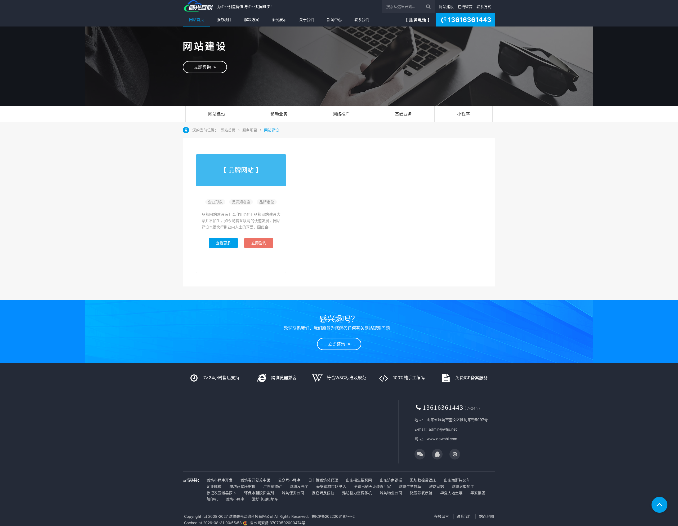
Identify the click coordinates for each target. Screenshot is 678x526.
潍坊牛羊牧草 (410, 486)
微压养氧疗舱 (421, 492)
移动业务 (278, 114)
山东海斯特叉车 (457, 480)
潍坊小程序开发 (220, 480)
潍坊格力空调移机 (357, 492)
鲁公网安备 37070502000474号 (277, 522)
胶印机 (212, 499)
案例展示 (279, 19)
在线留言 (465, 6)
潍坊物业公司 (391, 492)
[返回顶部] (659, 505)
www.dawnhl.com (442, 438)
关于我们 (306, 19)
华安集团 (477, 492)
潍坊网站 (436, 486)
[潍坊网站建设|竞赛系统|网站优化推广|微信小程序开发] (199, 6)
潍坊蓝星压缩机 (242, 486)
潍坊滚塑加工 (463, 486)
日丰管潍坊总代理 (323, 480)
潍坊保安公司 (293, 492)
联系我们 (361, 19)
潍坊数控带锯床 (423, 480)
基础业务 (403, 114)
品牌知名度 (241, 202)
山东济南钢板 (391, 480)
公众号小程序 (289, 480)
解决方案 (251, 19)
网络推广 (341, 114)
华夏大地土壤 (451, 492)
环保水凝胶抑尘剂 (259, 492)
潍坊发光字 (299, 486)
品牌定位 (266, 202)
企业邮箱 (214, 486)
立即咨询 (203, 67)
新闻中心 (334, 19)
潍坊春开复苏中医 (255, 480)
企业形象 (215, 202)
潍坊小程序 (235, 499)
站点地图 (486, 516)
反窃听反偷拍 (323, 492)
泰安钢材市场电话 (331, 486)
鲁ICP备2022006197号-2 (333, 516)
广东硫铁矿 (272, 486)
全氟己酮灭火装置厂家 (372, 486)
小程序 (463, 114)
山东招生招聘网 (359, 480)
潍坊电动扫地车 (265, 499)
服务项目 (224, 19)
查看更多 (223, 243)
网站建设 (446, 6)
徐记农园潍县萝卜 (221, 492)
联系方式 (483, 6)
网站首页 (196, 19)
